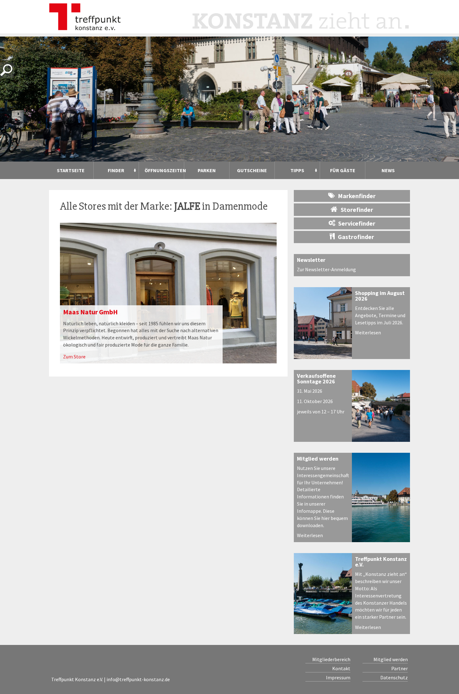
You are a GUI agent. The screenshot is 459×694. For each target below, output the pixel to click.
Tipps (297, 170)
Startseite (71, 170)
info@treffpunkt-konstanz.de (138, 679)
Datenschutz (393, 677)
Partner (399, 668)
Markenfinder (357, 196)
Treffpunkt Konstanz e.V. (381, 561)
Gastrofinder (356, 237)
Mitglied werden (317, 458)
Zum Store (74, 356)
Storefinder (357, 209)
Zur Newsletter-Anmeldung (326, 269)
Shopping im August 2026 (380, 295)
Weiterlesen (368, 332)
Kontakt (341, 668)
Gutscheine (252, 170)
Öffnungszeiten (164, 170)
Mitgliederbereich (331, 659)
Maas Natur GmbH (90, 311)
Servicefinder (356, 223)
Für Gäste (342, 170)
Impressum (338, 677)
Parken (207, 170)
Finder (116, 170)
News (388, 170)
